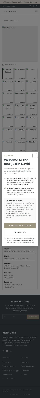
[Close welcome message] (35, 155)
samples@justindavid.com (26, 240)
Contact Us (20, 232)
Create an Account (21, 226)
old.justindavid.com (12, 213)
